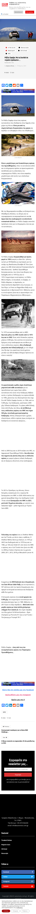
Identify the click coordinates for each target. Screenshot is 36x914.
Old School (4, 849)
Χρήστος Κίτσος (10, 66)
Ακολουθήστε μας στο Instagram (18, 695)
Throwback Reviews (6, 840)
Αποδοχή (6, 911)
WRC (4, 712)
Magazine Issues (5, 844)
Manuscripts (4, 853)
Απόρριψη (15, 911)
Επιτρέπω (29, 12)
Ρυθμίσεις (20, 907)
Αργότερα (18, 12)
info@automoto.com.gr (20, 826)
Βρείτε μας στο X (18, 700)
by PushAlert (5, 14)
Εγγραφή (18, 775)
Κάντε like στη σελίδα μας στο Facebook (18, 690)
